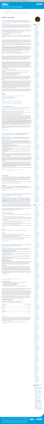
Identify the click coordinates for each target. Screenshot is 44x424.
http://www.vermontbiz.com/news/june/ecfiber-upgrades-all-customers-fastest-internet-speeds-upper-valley (16, 112)
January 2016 (37, 315)
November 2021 (37, 255)
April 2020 (36, 91)
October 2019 (37, 96)
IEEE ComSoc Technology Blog (12, 7)
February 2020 (37, 273)
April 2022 (36, 70)
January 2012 (37, 176)
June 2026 (36, 27)
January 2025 (37, 42)
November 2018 (37, 286)
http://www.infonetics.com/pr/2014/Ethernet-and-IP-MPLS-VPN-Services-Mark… (12, 169)
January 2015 (37, 145)
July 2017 (36, 119)
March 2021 (36, 262)
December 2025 (37, 213)
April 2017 (36, 122)
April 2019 (36, 101)
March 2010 (36, 195)
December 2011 (37, 177)
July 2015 (36, 140)
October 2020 (37, 86)
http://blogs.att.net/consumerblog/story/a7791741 (8, 210)
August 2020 (36, 268)
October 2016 (37, 127)
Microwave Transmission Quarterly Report (13, 317)
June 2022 (36, 249)
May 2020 (36, 90)
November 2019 (37, 95)
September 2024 (37, 226)
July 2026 (36, 207)
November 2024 (37, 224)
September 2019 (37, 97)
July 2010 (36, 191)
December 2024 (37, 43)
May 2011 (36, 183)
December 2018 (37, 285)
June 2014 (36, 151)
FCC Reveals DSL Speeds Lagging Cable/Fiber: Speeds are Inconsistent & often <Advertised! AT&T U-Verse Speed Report (16, 21)
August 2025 (36, 36)
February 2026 (37, 31)
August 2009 (36, 201)
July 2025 (36, 37)
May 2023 (36, 59)
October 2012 (37, 168)
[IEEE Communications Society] (32, 419)
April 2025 (36, 39)
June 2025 (36, 218)
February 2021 (37, 82)
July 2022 (36, 68)
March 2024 (36, 231)
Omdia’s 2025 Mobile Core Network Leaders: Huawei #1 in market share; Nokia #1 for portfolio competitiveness (38, 403)
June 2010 (36, 192)
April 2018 (36, 292)
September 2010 (37, 370)
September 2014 (37, 329)
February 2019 (37, 103)
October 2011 (36, 359)
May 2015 (36, 322)
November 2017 (37, 116)
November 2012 (37, 167)
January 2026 (37, 212)
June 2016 (36, 311)
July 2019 (36, 279)
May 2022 (36, 250)
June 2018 (36, 110)
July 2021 (36, 78)
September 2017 (37, 298)
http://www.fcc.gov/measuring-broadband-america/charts (9, 98)
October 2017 (37, 297)
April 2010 (36, 194)
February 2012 (37, 175)
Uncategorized (6, 190)
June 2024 (36, 48)
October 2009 (37, 199)
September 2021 (37, 76)
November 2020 (37, 85)
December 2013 (37, 156)
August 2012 (36, 170)
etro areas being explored (5, 204)
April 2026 (36, 29)
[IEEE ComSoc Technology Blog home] (5, 4)
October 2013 (37, 158)
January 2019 (37, 104)
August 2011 (36, 180)
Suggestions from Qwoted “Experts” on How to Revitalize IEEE (38, 387)
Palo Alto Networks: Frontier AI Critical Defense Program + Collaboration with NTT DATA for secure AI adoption (38, 392)
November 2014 (37, 147)
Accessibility (12, 418)
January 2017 (37, 305)
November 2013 (37, 157)
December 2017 (37, 115)
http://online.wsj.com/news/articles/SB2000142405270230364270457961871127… (13, 239)
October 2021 (37, 256)
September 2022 (37, 66)
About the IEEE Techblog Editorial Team (14, 12)
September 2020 (37, 267)
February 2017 (37, 304)
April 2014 (36, 153)
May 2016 (36, 131)
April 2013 (36, 163)
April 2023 (36, 60)
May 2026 (36, 28)
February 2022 (37, 72)
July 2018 (36, 109)
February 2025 (37, 41)
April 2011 (36, 364)
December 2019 (37, 94)
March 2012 (36, 174)
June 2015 (36, 141)
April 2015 (36, 323)
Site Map (8, 418)
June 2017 (36, 120)
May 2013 (36, 162)
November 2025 (37, 33)
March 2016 (36, 133)
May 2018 (36, 291)
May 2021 (36, 80)
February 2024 (37, 232)
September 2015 (37, 138)
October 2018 (37, 106)
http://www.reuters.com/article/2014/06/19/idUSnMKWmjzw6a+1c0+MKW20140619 (13, 108)
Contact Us (5, 418)
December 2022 (37, 244)
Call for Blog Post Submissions (25, 12)
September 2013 (37, 159)
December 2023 (37, 53)
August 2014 (36, 149)
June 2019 (36, 280)
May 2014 (36, 152)
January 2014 (37, 155)
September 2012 (37, 169)
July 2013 (36, 341)
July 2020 (36, 88)
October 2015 (37, 137)
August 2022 (36, 67)
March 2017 (36, 303)
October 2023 (37, 55)
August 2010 (36, 371)
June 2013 (36, 161)
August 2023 (36, 237)
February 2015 (37, 144)
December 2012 (37, 347)
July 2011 (36, 181)
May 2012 (36, 353)
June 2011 (36, 182)
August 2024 (36, 46)
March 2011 (36, 365)
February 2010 (37, 376)
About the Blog (6, 12)
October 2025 (37, 34)
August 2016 (36, 309)
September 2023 (37, 236)
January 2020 (37, 274)
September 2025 (37, 35)
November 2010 (37, 188)
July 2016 (36, 310)
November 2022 (37, 64)
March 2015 (36, 143)
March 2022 (36, 71)
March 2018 (36, 112)
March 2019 (36, 102)
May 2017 (36, 121)
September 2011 (37, 179)
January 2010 (37, 377)
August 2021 (36, 77)
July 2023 (36, 238)
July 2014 (36, 150)
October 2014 (37, 328)
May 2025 (36, 219)
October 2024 (37, 225)
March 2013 (36, 164)
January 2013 (37, 346)
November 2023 (37, 54)
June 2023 (36, 58)
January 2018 (37, 114)
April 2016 (36, 132)
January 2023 (37, 243)
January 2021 (37, 83)
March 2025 (36, 40)
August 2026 (36, 206)
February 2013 (37, 165)
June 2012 (36, 352)
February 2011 (37, 185)
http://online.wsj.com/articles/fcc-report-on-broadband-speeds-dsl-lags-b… (12, 102)
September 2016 (37, 128)
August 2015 (36, 139)
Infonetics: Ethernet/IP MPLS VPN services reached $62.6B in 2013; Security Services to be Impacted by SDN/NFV (16, 134)
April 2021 (36, 261)
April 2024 (36, 230)
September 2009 (37, 200)
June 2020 (36, 89)
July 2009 (36, 382)
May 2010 (36, 193)
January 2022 (37, 73)
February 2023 (37, 62)
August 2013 (36, 340)
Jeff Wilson (28, 162)
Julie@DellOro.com (10, 320)
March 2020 (36, 92)
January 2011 (36, 186)
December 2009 (37, 197)
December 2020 (37, 84)
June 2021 (36, 79)
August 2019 (36, 98)
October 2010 (37, 189)
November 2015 (37, 317)
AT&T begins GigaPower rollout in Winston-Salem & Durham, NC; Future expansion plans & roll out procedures (17, 194)
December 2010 (37, 187)
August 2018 (36, 108)
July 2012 (36, 171)
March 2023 (36, 61)
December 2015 (37, 316)
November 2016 (37, 126)
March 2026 (36, 30)
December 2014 (37, 146)
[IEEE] (38, 4)
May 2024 (36, 49)
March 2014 (36, 334)
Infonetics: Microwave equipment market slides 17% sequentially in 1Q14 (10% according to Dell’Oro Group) (16, 245)
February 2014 (37, 335)
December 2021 (37, 74)
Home (3, 12)
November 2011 (37, 358)
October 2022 (37, 65)
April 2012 (36, 173)
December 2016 (37, 125)
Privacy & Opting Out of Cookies (18, 418)
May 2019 (36, 100)
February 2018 (37, 113)
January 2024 (37, 52)
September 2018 (37, 107)
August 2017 (36, 118)
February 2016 (37, 134)
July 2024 (36, 47)
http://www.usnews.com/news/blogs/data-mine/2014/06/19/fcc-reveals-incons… (12, 103)
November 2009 (37, 198)
